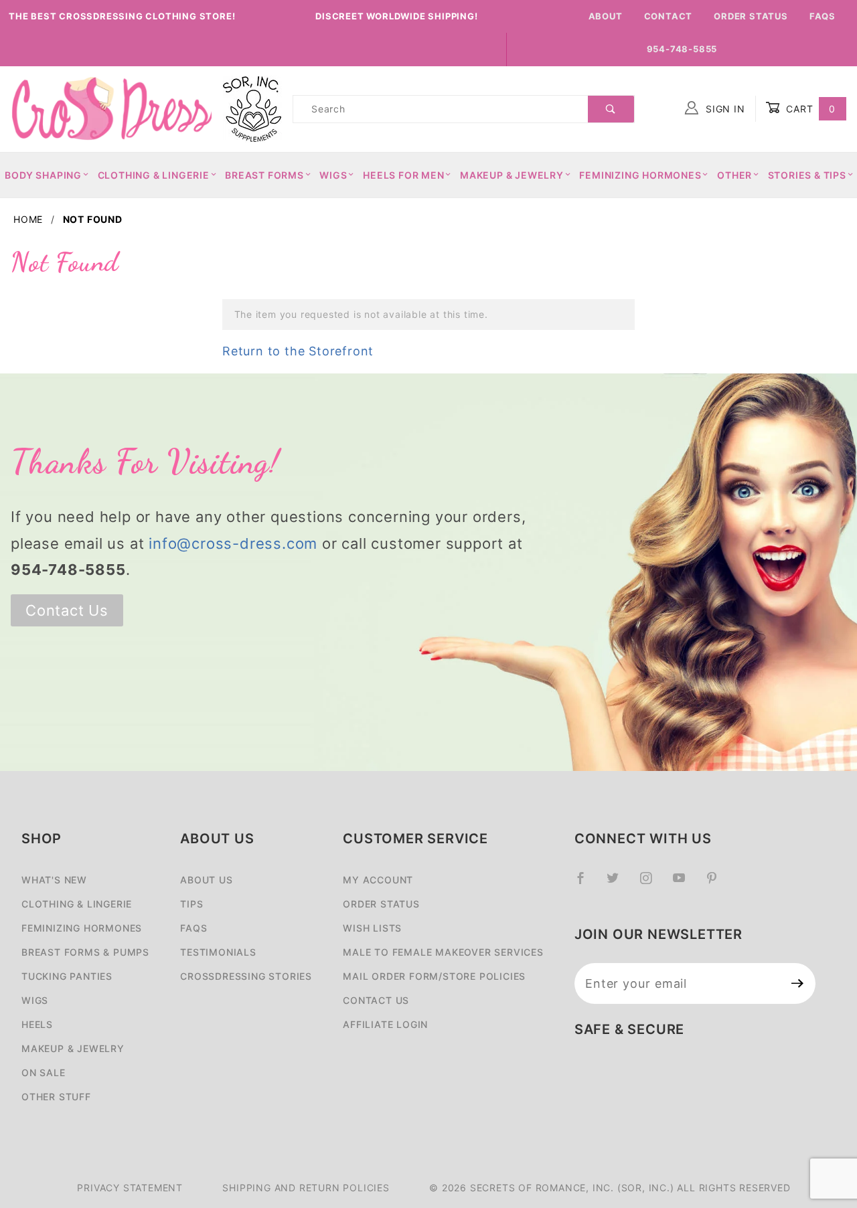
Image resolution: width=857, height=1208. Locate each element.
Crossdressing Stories (246, 976)
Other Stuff (56, 1096)
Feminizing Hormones (640, 175)
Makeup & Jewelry (512, 175)
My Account (378, 879)
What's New (54, 879)
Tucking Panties (66, 976)
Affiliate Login (385, 1024)
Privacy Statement (130, 1187)
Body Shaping (43, 175)
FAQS (193, 928)
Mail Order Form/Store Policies (434, 976)
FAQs (822, 16)
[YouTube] (685, 883)
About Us (206, 879)
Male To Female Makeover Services (443, 952)
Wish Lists (372, 928)
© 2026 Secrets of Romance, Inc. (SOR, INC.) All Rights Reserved (609, 1187)
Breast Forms (264, 175)
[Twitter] (618, 883)
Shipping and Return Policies (305, 1187)
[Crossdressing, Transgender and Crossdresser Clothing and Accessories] (111, 108)
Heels (37, 1024)
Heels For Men (403, 175)
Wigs (333, 175)
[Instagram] (651, 883)
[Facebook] (586, 883)
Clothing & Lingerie (154, 175)
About (606, 16)
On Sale (43, 1072)
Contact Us (66, 610)
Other (734, 175)
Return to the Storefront (298, 351)
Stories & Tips (807, 175)
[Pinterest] (717, 883)
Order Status (751, 16)
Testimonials (218, 952)
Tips (191, 904)
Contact (668, 16)
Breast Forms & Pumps (85, 952)
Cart (809, 108)
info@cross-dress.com (233, 543)
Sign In (723, 108)
